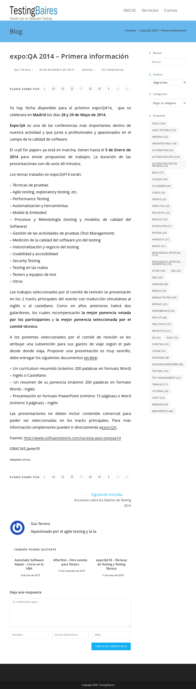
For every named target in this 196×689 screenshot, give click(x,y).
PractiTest (161, 324)
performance (163, 311)
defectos (160, 206)
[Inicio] (120, 30)
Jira (176, 270)
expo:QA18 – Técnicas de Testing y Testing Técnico (111, 564)
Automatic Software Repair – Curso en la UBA (29, 564)
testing (160, 371)
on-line (90, 357)
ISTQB (159, 270)
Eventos (87, 69)
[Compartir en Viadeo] (118, 89)
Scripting (161, 344)
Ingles (159, 246)
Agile (158, 123)
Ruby (172, 337)
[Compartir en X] (44, 89)
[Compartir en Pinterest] (63, 89)
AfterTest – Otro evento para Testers (70, 562)
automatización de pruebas (164, 165)
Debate (159, 199)
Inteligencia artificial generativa (166, 263)
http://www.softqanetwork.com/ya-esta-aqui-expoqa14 (72, 437)
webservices (162, 411)
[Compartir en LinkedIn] (72, 89)
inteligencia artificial (166, 254)
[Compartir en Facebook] (53, 89)
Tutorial (160, 391)
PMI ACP (159, 317)
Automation (162, 150)
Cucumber (161, 186)
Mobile (159, 290)
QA (156, 337)
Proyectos (161, 331)
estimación (162, 226)
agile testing (164, 130)
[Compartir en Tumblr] (109, 89)
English (159, 219)
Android (160, 136)
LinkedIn (160, 284)
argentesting (164, 143)
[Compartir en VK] (90, 89)
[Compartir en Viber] (81, 89)
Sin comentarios (112, 69)
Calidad (160, 179)
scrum (159, 351)
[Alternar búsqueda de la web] (184, 10)
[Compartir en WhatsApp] (127, 89)
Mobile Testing (164, 297)
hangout (160, 239)
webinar (160, 404)
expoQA (26, 459)
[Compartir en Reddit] (99, 89)
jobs (157, 277)
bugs (158, 172)
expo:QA (108, 427)
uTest (158, 397)
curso (158, 192)
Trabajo (160, 384)
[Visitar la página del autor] (17, 527)
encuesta (161, 212)
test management (166, 377)
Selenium (160, 357)
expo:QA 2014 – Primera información (163, 30)
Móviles (159, 304)
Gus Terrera (22, 69)
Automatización (166, 157)
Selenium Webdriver (167, 364)
